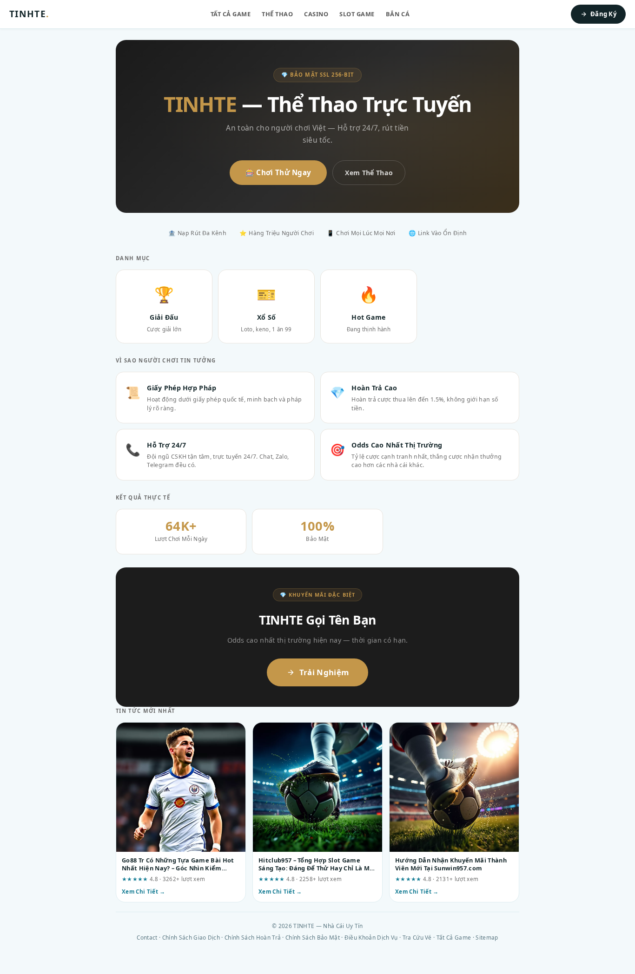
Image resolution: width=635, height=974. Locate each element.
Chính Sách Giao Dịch (191, 937)
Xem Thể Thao (369, 172)
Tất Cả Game (231, 14)
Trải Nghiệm (324, 672)
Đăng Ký (603, 14)
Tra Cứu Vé (417, 937)
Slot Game (357, 14)
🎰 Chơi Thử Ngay (278, 172)
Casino (316, 14)
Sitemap (487, 937)
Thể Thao (277, 14)
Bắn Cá (398, 14)
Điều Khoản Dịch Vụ (371, 937)
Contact (147, 937)
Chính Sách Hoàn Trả (253, 937)
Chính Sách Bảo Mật (312, 937)
